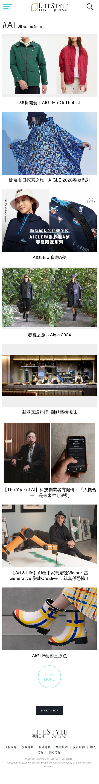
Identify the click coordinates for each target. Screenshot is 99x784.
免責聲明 (62, 747)
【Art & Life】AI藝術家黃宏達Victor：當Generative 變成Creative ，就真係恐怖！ (49, 575)
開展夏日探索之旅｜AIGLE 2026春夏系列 (49, 179)
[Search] (91, 9)
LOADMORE (49, 677)
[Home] (49, 6)
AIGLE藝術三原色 (49, 655)
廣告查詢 (79, 747)
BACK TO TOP (49, 710)
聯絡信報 (55, 752)
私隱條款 (45, 747)
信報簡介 (11, 747)
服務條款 (28, 747)
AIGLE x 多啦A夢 (50, 257)
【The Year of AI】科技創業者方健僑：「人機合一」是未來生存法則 (49, 492)
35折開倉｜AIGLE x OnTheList (49, 102)
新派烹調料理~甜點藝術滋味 (49, 412)
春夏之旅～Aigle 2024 (49, 334)
